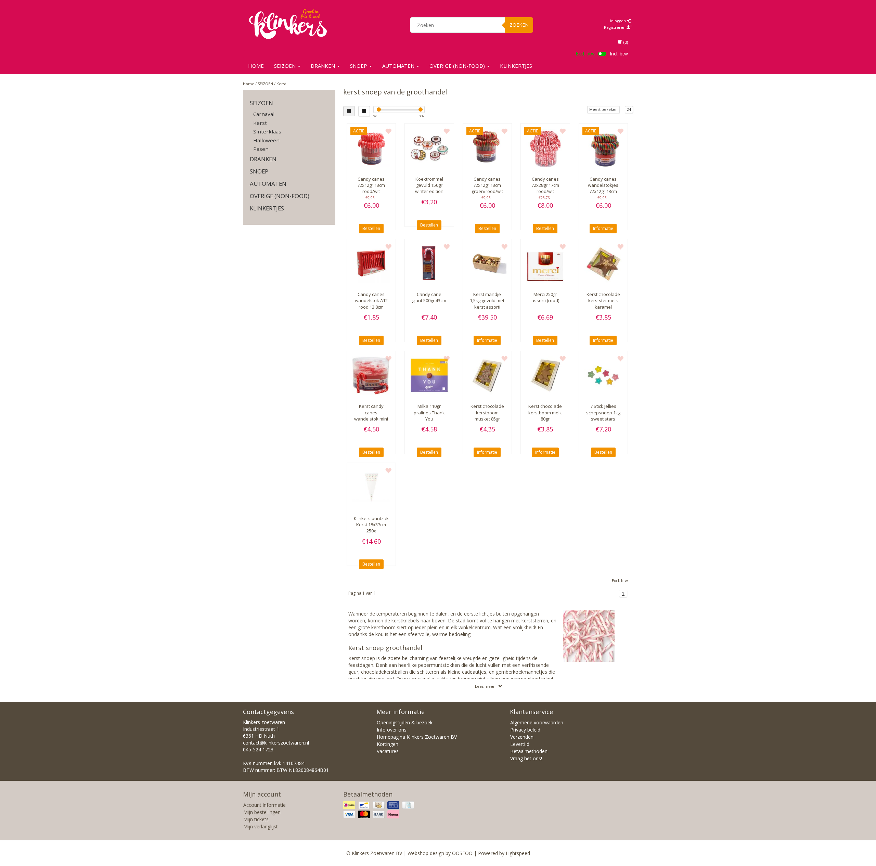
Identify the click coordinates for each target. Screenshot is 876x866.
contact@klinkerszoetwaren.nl (276, 742)
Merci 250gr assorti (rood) (545, 297)
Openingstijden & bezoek (405, 722)
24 (629, 109)
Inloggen (618, 20)
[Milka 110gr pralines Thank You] (429, 375)
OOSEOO (462, 853)
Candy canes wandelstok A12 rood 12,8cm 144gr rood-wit (371, 303)
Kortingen (387, 744)
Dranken (323, 65)
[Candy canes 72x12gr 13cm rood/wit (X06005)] (371, 148)
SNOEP (359, 65)
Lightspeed (518, 853)
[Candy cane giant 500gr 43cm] (429, 264)
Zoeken (519, 25)
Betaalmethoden (529, 751)
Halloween (266, 140)
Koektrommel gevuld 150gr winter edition (429, 185)
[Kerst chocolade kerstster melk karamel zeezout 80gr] (603, 264)
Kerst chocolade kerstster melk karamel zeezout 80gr (603, 303)
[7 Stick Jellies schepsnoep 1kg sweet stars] (603, 375)
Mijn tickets (256, 819)
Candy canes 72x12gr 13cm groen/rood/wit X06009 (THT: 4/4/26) (487, 191)
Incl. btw (619, 53)
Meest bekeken (603, 109)
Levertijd (519, 744)
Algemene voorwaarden (536, 722)
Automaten (399, 65)
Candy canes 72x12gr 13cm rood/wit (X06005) (371, 188)
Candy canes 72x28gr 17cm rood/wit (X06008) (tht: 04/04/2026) (545, 191)
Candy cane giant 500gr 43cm (429, 297)
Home (256, 65)
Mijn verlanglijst (260, 826)
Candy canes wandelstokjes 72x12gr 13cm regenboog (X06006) (603, 191)
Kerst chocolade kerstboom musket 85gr (487, 412)
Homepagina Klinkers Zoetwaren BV (417, 737)
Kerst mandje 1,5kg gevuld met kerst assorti (487, 300)
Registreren (615, 27)
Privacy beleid (525, 729)
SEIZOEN (285, 65)
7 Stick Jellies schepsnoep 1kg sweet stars (603, 412)
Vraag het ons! (526, 758)
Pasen (261, 148)
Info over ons (392, 729)
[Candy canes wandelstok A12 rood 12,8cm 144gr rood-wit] (371, 264)
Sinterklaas (267, 131)
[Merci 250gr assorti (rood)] (545, 264)
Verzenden (521, 737)
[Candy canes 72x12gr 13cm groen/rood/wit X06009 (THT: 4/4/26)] (487, 148)
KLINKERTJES (516, 65)
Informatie (603, 228)
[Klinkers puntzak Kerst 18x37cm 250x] (371, 487)
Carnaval (263, 114)
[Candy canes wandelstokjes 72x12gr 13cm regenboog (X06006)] (603, 148)
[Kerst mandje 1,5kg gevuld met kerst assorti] (487, 264)
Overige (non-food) (457, 65)
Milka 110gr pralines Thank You (429, 412)
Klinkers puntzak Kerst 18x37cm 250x (371, 524)
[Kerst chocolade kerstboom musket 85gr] (487, 375)
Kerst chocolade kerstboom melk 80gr (545, 412)
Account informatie (264, 805)
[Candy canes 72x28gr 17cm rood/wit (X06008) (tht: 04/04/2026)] (545, 148)
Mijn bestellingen (262, 812)
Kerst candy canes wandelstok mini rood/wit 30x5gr (371, 415)
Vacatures (388, 751)
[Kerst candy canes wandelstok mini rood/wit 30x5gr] (371, 375)
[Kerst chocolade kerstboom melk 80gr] (545, 375)
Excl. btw (585, 53)
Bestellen (371, 228)
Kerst (281, 83)
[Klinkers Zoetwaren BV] (287, 24)
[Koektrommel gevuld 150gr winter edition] (429, 148)
